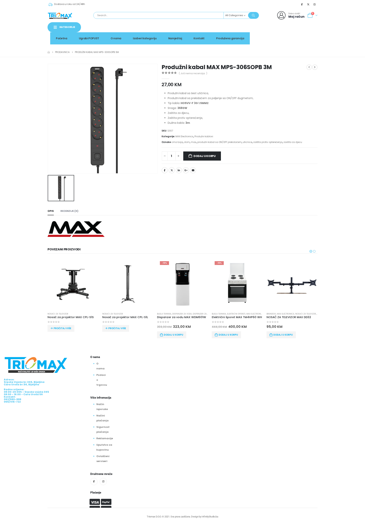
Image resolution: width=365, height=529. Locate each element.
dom (187, 142)
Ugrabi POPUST (89, 38)
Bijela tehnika (164, 313)
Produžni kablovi (203, 136)
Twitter (172, 170)
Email (193, 170)
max (193, 142)
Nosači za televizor (58, 313)
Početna (61, 38)
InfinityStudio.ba (210, 516)
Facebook (165, 170)
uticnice (247, 142)
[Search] (253, 15)
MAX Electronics (184, 136)
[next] (314, 67)
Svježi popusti (285, 31)
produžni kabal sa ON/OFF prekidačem (219, 142)
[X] (308, 4)
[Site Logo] (60, 15)
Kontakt (199, 38)
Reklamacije (104, 438)
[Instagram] (314, 4)
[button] (311, 251)
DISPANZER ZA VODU (182, 313)
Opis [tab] (51, 211)
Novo (308, 31)
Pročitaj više (62, 328)
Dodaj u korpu (205, 156)
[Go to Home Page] (49, 52)
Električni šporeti (236, 313)
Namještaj (175, 38)
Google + (186, 170)
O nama (116, 38)
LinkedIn (179, 170)
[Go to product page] (73, 283)
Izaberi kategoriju (145, 38)
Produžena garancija (230, 38)
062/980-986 (305, 35)
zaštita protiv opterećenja (267, 142)
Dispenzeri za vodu (203, 313)
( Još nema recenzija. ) (193, 73)
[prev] (309, 67)
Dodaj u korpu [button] (173, 334)
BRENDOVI (271, 313)
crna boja (177, 142)
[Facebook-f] (94, 481)
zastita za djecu (292, 142)
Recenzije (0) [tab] (69, 211)
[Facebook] (302, 4)
